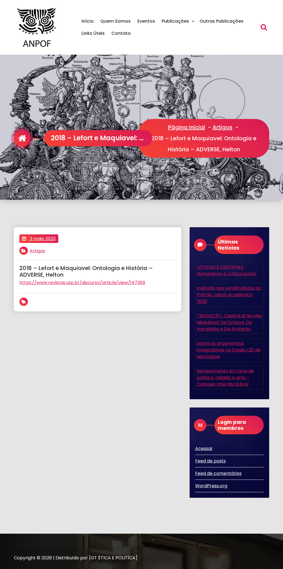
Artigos (222, 127)
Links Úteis (93, 33)
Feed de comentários (218, 473)
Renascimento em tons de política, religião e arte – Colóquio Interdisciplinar (225, 377)
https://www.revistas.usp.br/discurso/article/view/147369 (82, 282)
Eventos (146, 21)
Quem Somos (115, 21)
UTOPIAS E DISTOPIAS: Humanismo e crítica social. (226, 270)
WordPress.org (211, 486)
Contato (121, 33)
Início (88, 21)
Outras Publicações (221, 21)
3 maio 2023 (42, 238)
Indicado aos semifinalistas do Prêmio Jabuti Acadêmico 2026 (229, 295)
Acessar (204, 448)
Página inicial (186, 127)
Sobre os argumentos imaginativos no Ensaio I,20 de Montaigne (229, 350)
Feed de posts (210, 461)
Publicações (175, 21)
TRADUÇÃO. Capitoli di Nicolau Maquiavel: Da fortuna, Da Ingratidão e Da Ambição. (229, 322)
